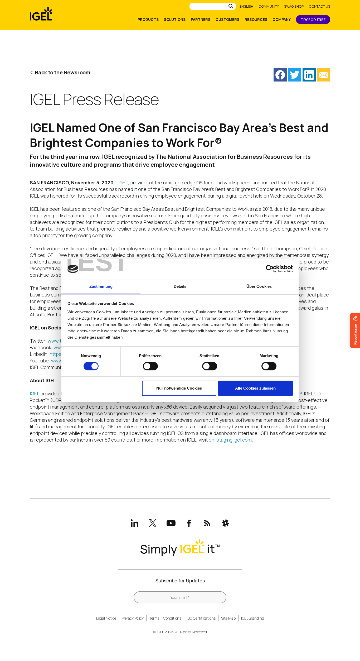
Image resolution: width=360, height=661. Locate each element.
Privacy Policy (133, 618)
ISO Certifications (201, 618)
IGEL (34, 393)
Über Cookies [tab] (259, 286)
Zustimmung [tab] (101, 286)
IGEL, (123, 182)
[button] (280, 75)
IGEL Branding (252, 618)
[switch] (150, 366)
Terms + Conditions (165, 618)
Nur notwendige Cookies (179, 388)
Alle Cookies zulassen (255, 388)
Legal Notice (106, 618)
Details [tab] (180, 286)
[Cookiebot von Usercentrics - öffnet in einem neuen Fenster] (270, 269)
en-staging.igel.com (230, 440)
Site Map (228, 618)
